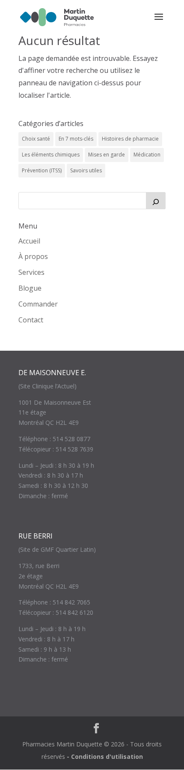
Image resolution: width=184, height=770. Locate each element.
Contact (30, 320)
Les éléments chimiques (51, 154)
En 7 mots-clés (76, 138)
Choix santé (36, 138)
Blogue (30, 288)
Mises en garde (106, 154)
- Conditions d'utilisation (105, 756)
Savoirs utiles (86, 170)
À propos (33, 256)
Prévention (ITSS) (42, 170)
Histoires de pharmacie (130, 138)
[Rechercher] (156, 200)
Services (31, 272)
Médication (147, 154)
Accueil (29, 241)
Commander (38, 304)
